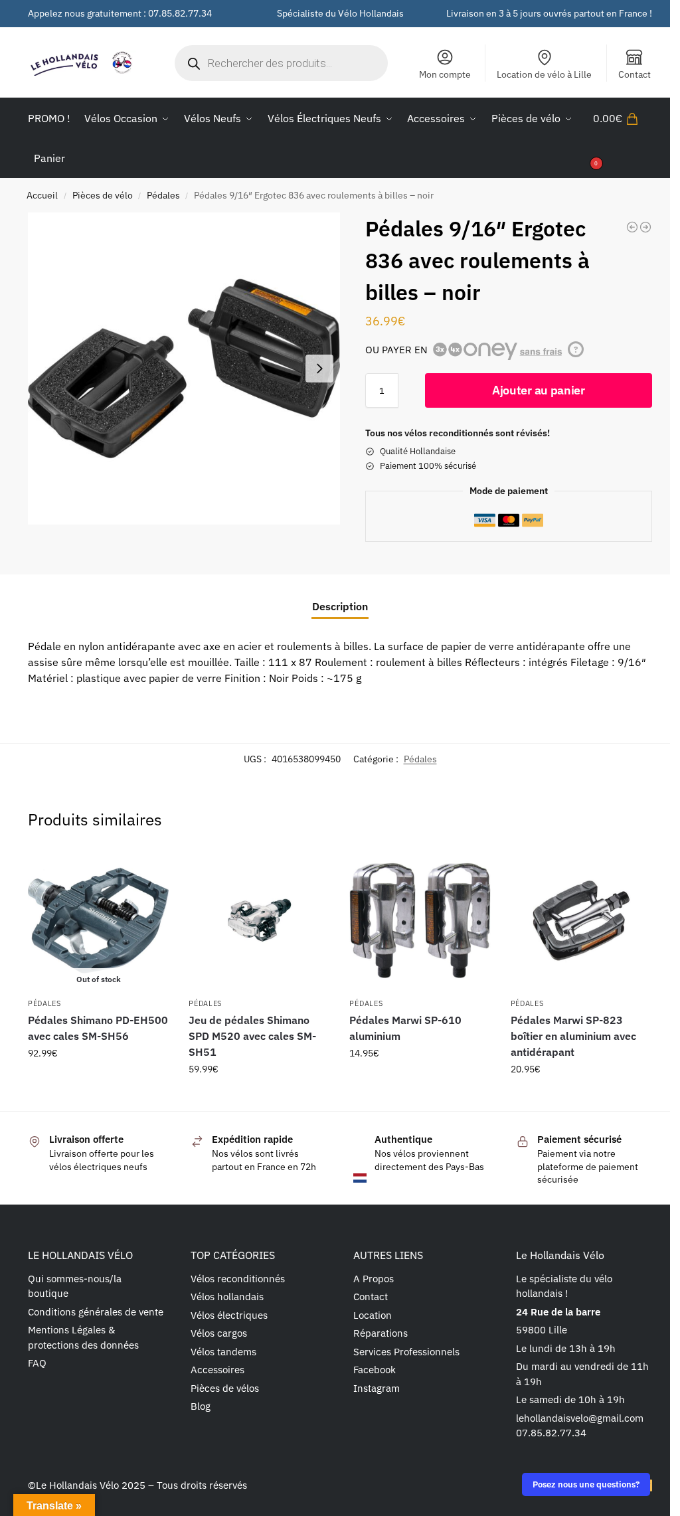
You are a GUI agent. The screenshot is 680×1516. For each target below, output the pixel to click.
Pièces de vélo (102, 195)
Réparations (380, 1333)
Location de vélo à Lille (544, 74)
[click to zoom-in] (184, 368)
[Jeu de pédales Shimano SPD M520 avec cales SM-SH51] (259, 920)
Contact (634, 74)
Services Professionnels (406, 1351)
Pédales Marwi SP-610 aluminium (405, 1028)
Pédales (163, 195)
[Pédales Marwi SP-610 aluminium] (419, 920)
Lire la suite (99, 1082)
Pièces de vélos (225, 1388)
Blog (201, 1406)
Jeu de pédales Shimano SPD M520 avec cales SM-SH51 (252, 1035)
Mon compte (445, 74)
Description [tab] (340, 606)
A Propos (373, 1278)
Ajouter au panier (538, 390)
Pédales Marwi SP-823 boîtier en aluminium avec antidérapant (573, 1035)
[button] (622, 138)
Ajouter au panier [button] (259, 1098)
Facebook (374, 1369)
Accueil (42, 195)
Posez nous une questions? (586, 1484)
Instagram (376, 1388)
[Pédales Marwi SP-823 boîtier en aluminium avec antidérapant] (581, 920)
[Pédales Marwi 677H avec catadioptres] (632, 227)
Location (372, 1315)
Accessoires (217, 1369)
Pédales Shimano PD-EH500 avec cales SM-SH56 (98, 1028)
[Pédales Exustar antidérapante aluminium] (645, 227)
